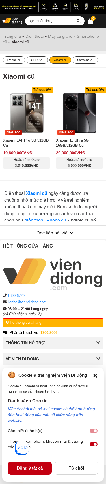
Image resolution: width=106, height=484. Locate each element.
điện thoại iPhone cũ (45, 220)
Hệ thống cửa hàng (25, 322)
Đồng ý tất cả (30, 468)
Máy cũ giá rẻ (60, 36)
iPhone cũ (14, 59)
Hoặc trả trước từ (27, 163)
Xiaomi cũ (60, 59)
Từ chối (76, 468)
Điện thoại (34, 36)
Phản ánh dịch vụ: (32, 333)
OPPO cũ (37, 59)
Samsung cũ (85, 59)
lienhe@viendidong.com (27, 302)
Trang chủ (12, 36)
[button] (95, 375)
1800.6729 (16, 295)
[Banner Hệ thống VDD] (53, 7)
